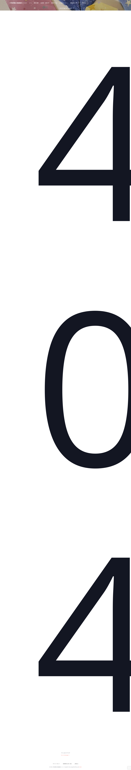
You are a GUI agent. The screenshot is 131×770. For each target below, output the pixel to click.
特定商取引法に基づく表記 (67, 763)
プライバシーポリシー (56, 763)
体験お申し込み (54, 2)
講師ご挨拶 (36, 2)
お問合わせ (84, 2)
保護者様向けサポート (74, 2)
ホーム (30, 2)
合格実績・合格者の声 (44, 2)
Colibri (80, 767)
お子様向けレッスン (63, 2)
